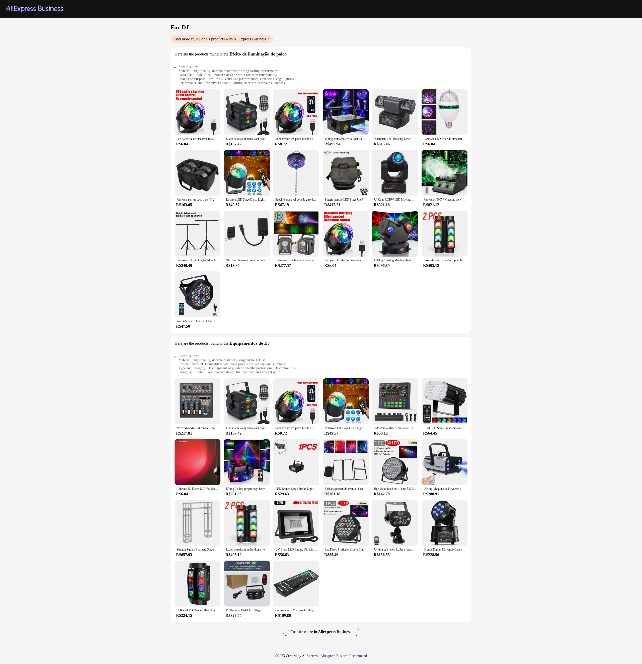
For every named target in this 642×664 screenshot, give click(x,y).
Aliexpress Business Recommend (343, 656)
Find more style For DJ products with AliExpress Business (220, 39)
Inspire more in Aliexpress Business (321, 632)
